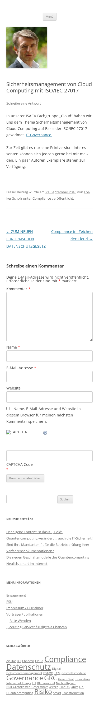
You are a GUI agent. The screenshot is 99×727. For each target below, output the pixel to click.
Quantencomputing (19, 693)
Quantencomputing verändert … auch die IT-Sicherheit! (49, 538)
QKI (81, 687)
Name (13, 347)
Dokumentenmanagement (24, 673)
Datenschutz (28, 667)
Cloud (39, 661)
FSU (9, 601)
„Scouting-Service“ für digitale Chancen (36, 627)
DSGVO (48, 673)
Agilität (11, 661)
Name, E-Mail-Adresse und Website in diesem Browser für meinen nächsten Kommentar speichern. (43, 415)
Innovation (82, 679)
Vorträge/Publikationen (24, 614)
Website (13, 388)
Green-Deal (66, 679)
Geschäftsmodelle (74, 673)
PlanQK (64, 687)
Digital (56, 668)
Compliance (41, 198)
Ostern (53, 687)
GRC (50, 677)
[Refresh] (45, 433)
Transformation (73, 693)
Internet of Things (18, 683)
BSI (19, 661)
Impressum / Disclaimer (24, 608)
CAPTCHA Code (19, 464)
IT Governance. (39, 134)
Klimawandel (46, 683)
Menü (50, 16)
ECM (57, 673)
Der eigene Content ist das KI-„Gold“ (34, 531)
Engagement (16, 595)
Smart (57, 693)
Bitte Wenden (20, 620)
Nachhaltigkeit (66, 683)
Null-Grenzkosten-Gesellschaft (27, 687)
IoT (34, 683)
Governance (24, 677)
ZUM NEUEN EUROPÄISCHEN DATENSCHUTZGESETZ (26, 239)
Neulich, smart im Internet (27, 563)
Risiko (43, 691)
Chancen (28, 661)
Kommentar (18, 288)
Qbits (74, 687)
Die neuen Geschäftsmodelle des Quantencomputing (47, 557)
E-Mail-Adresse (21, 367)
